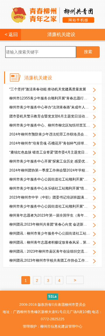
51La (52, 296)
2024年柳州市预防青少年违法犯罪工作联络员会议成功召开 (55, 134)
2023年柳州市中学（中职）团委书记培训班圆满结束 (50, 197)
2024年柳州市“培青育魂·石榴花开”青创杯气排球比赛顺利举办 (57, 143)
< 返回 (11, 34)
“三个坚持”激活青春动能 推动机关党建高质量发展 (47, 89)
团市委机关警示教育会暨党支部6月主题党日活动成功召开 (54, 116)
